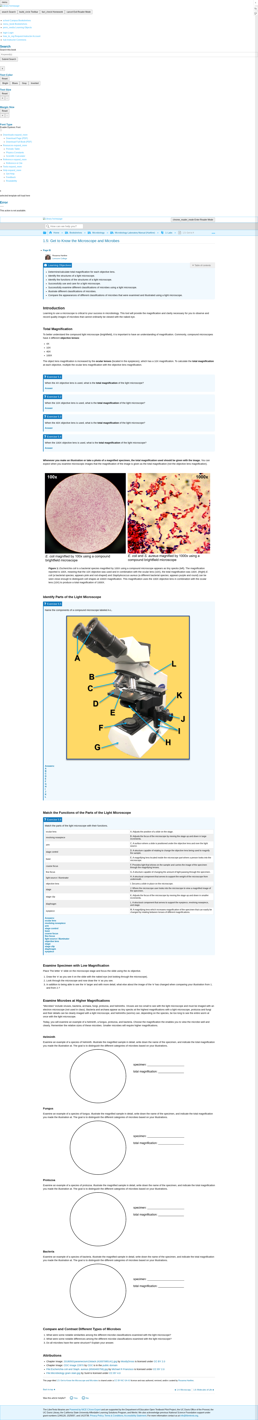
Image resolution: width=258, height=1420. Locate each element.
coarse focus (51, 933)
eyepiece (49, 951)
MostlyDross (127, 1361)
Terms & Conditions (114, 1415)
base (47, 931)
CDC (90, 1365)
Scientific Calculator (15, 156)
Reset (5, 79)
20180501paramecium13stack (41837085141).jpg (90, 1361)
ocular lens (50, 920)
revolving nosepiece (55, 923)
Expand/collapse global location (213, 232)
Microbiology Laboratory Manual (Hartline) (134, 233)
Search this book (8, 50)
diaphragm (50, 949)
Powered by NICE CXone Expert (85, 1409)
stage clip (50, 946)
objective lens (52, 941)
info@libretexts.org (189, 1415)
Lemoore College (59, 259)
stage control (51, 928)
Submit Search (9, 59)
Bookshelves (76, 233)
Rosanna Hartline (186, 1380)
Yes (76, 1398)
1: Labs (169, 233)
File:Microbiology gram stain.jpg (63, 1373)
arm (47, 926)
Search (48, 226)
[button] (11, 177)
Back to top (48, 1389)
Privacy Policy (96, 1415)
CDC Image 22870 (74, 1365)
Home (56, 233)
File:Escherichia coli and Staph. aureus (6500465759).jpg (77, 1369)
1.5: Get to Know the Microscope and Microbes (77, 1380)
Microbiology (98, 233)
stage (48, 944)
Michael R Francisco (123, 1369)
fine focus (50, 936)
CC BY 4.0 (115, 1373)
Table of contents (203, 265)
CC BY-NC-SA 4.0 (122, 1380)
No (87, 1398)
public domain (110, 1365)
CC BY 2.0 (159, 1361)
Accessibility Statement (135, 1415)
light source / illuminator (57, 939)
